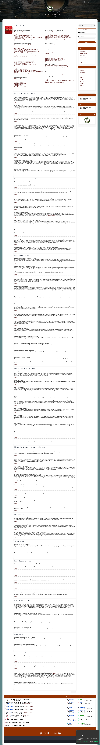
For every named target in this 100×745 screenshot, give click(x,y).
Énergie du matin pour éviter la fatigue (14, 719)
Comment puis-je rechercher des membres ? (53, 60)
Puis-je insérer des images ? (19, 82)
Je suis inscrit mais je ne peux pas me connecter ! (23, 35)
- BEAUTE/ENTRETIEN (84, 75)
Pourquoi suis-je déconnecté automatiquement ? (23, 39)
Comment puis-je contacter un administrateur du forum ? (55, 82)
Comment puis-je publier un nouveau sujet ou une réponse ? (25, 60)
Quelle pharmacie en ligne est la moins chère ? (16, 711)
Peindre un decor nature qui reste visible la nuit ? (16, 725)
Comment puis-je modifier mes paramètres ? (22, 44)
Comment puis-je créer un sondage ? (21, 63)
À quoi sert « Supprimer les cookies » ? (21, 40)
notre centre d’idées (18, 666)
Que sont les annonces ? (18, 84)
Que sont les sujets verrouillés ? (20, 86)
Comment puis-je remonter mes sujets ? (21, 74)
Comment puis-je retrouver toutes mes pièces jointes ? (55, 74)
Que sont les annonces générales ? (20, 83)
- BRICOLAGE (82, 70)
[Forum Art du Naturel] (87, 120)
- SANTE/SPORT (83, 74)
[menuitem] (12, 2)
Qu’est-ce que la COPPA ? (19, 32)
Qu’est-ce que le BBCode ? (19, 78)
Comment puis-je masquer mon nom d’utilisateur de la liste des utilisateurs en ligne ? (28, 46)
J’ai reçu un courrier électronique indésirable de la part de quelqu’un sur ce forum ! (60, 47)
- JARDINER (82, 87)
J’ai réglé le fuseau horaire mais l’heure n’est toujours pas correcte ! (26, 49)
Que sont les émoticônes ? (19, 81)
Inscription (85, 29)
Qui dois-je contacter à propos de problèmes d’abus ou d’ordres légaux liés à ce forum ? (59, 81)
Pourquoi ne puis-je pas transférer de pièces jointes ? (24, 68)
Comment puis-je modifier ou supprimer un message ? (24, 61)
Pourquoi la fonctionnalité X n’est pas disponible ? (54, 79)
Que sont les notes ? (18, 85)
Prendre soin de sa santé (28, 700)
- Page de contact (83, 60)
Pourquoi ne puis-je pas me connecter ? (21, 36)
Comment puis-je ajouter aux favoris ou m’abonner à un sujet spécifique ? (58, 66)
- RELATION (82, 81)
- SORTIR (81, 79)
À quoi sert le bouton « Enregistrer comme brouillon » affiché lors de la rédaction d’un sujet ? (28, 72)
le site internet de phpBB (51, 215)
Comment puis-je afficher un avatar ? (21, 52)
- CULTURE (82, 85)
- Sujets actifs (82, 55)
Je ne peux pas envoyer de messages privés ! (53, 44)
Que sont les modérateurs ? (50, 32)
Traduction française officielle (10, 741)
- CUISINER (82, 83)
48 (73, 724)
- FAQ (81, 62)
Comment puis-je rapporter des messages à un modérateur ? (25, 70)
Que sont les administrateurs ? (51, 31)
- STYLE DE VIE (82, 72)
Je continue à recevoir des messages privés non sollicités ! (56, 45)
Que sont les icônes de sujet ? (19, 87)
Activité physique (27, 703)
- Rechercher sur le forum (84, 59)
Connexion (80, 29)
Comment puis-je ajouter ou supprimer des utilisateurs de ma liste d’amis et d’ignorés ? (59, 53)
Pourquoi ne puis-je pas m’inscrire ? (20, 34)
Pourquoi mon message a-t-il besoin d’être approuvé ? (24, 73)
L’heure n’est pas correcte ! (19, 48)
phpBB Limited (43, 656)
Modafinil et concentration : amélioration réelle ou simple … (19, 705)
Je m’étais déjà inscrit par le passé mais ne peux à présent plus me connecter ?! (28, 37)
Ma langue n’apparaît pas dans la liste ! (21, 50)
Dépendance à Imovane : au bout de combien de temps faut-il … (20, 708)
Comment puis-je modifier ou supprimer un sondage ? (24, 65)
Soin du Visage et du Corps (28, 723)
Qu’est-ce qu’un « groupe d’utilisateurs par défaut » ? (55, 39)
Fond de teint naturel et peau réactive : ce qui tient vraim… (18, 722)
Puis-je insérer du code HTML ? (20, 79)
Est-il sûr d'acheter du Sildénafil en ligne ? (15, 713)
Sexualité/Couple (26, 715)
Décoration (25, 726)
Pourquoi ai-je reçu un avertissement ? (21, 69)
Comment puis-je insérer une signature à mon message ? (24, 62)
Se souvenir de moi (82, 39)
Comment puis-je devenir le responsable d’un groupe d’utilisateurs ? (57, 36)
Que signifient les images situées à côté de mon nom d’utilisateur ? (26, 51)
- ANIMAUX (82, 77)
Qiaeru (18, 741)
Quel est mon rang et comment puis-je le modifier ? (23, 53)
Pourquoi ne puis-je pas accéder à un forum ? (22, 66)
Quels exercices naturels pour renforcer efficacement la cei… (19, 702)
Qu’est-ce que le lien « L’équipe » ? (51, 40)
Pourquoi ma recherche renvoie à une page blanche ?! (55, 59)
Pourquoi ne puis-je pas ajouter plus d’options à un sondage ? (25, 64)
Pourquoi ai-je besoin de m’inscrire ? (20, 31)
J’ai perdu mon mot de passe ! (19, 38)
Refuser (91, 741)
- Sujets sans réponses (84, 57)
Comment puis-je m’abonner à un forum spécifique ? (55, 67)
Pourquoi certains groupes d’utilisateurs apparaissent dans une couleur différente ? (58, 38)
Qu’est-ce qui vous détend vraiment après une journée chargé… (19, 699)
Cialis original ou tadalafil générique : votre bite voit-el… (18, 716)
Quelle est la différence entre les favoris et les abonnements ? (56, 65)
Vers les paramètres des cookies (82, 741)
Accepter (95, 741)
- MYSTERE (82, 88)
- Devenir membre (83, 51)
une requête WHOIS (55, 673)
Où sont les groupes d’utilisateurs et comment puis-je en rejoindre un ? (58, 35)
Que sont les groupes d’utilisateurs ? (52, 34)
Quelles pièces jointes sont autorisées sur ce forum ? (55, 72)
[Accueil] (50, 9)
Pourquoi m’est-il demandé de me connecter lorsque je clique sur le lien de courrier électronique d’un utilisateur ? (27, 56)
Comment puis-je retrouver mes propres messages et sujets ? (56, 61)
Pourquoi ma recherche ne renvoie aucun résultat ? (54, 58)
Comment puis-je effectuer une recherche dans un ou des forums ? (57, 57)
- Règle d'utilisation (83, 53)
